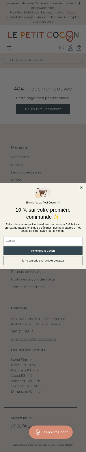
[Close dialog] (81, 187)
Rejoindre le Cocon (43, 250)
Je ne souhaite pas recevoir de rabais (43, 260)
